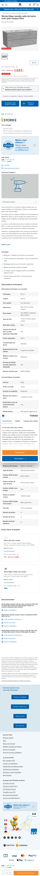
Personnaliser (19, 458)
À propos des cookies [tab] (31, 421)
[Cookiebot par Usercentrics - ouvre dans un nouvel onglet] (30, 416)
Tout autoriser (20, 452)
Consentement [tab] (7, 421)
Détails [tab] (17, 421)
